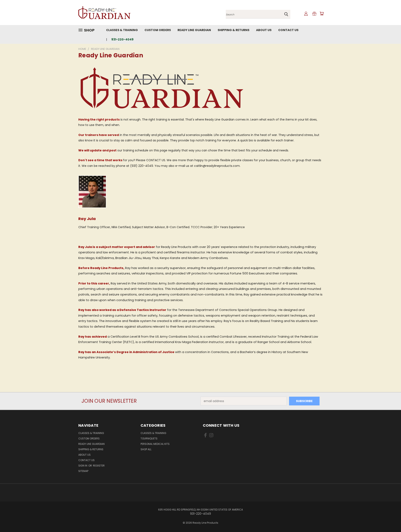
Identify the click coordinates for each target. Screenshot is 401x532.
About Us (264, 30)
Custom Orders (158, 30)
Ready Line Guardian (194, 30)
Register (99, 465)
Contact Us (288, 30)
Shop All (146, 449)
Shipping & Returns (233, 30)
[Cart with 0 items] (322, 13)
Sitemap (83, 471)
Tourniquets (149, 438)
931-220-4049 (122, 39)
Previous (390, 519)
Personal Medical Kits (155, 444)
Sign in (83, 465)
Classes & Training (122, 30)
